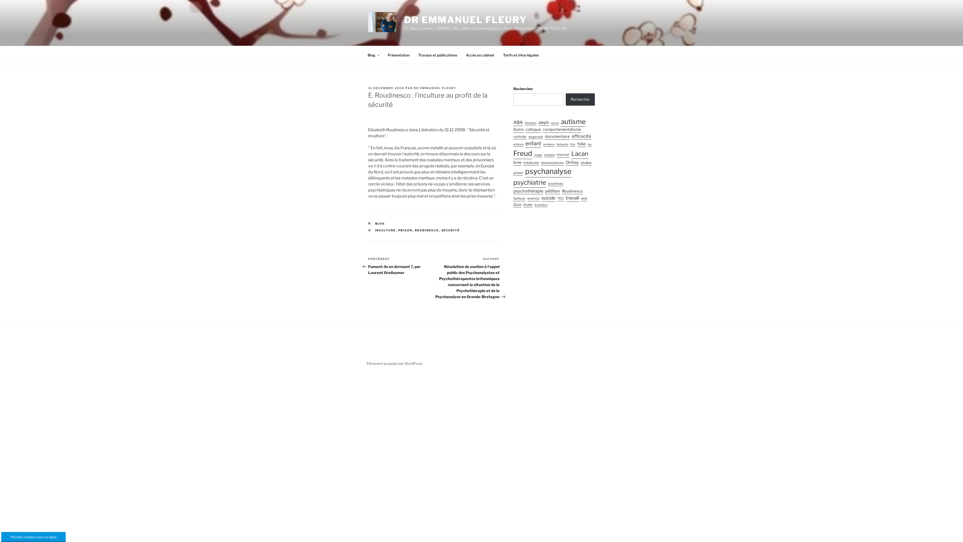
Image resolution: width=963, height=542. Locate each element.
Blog (371, 55)
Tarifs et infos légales (521, 55)
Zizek (517, 205)
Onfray (572, 162)
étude (527, 205)
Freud (522, 153)
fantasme (562, 144)
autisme (573, 121)
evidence (548, 144)
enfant (533, 143)
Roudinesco (427, 230)
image (538, 155)
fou (590, 144)
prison (405, 230)
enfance (518, 144)
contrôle (519, 137)
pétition (552, 190)
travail (572, 198)
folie (581, 143)
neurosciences (552, 163)
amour (555, 123)
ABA (518, 122)
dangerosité (535, 137)
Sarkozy (519, 198)
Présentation (399, 55)
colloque (533, 129)
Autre (518, 129)
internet (563, 155)
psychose (555, 183)
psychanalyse (548, 171)
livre (517, 162)
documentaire (557, 136)
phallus (586, 163)
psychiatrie (529, 182)
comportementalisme (562, 129)
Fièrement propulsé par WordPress (395, 363)
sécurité (450, 230)
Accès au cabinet (480, 55)
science (533, 198)
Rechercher (523, 89)
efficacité (581, 136)
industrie (549, 155)
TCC (560, 198)
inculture (385, 230)
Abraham (530, 123)
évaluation (540, 205)
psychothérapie (528, 190)
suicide (548, 197)
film (572, 144)
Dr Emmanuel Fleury (465, 19)
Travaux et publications (437, 55)
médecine (531, 163)
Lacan (579, 153)
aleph (543, 122)
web (584, 198)
